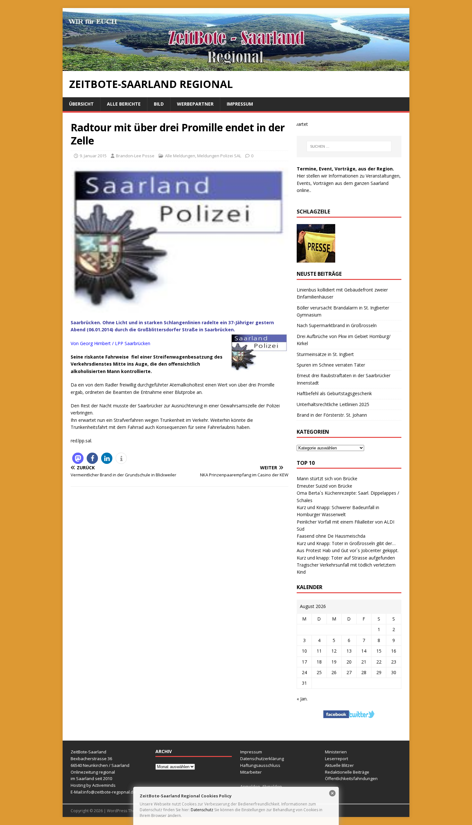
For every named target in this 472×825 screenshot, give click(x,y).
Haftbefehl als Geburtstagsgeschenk (334, 393)
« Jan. (302, 699)
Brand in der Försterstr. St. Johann (332, 415)
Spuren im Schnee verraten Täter (331, 365)
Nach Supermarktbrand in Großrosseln (337, 325)
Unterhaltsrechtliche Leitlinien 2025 (333, 404)
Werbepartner (195, 104)
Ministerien (336, 752)
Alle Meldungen (180, 156)
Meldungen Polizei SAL (219, 156)
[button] (77, 458)
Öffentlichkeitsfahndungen (351, 778)
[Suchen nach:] (349, 146)
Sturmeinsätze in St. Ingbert (325, 354)
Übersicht (81, 104)
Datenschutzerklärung (262, 758)
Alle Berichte (124, 104)
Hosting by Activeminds (93, 785)
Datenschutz (202, 809)
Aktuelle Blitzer (339, 765)
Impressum (240, 104)
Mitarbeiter (251, 772)
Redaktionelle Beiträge (347, 772)
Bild (159, 104)
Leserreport (336, 758)
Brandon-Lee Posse (135, 156)
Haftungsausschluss (260, 765)
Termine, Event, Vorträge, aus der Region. (345, 169)
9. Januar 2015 (93, 156)
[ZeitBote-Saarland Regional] (236, 67)
